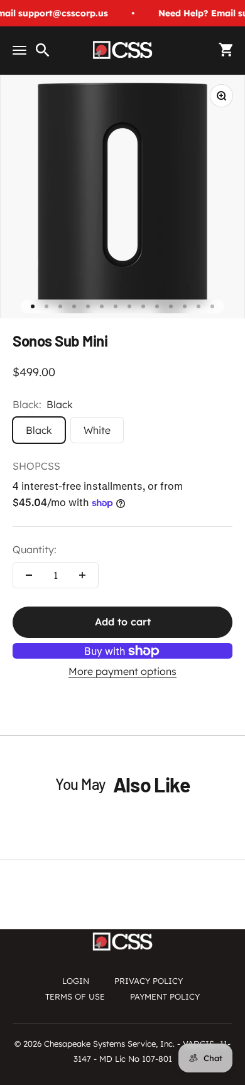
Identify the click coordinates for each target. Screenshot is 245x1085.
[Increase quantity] (82, 575)
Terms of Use (75, 996)
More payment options (122, 671)
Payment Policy (165, 996)
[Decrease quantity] (29, 575)
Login (75, 981)
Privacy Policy (148, 981)
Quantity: (35, 549)
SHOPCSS (36, 466)
